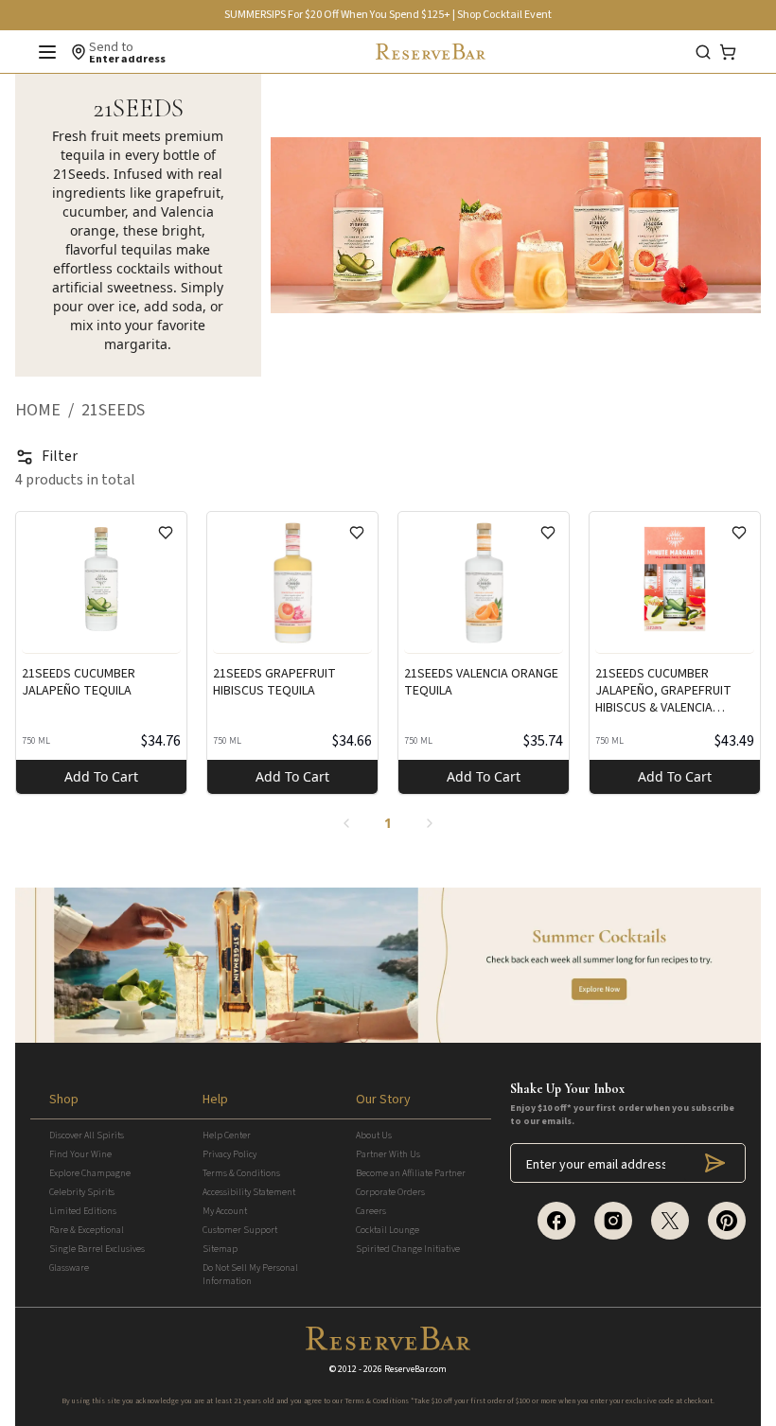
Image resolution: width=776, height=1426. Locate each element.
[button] (48, 410)
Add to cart (101, 776)
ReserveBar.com (415, 1369)
